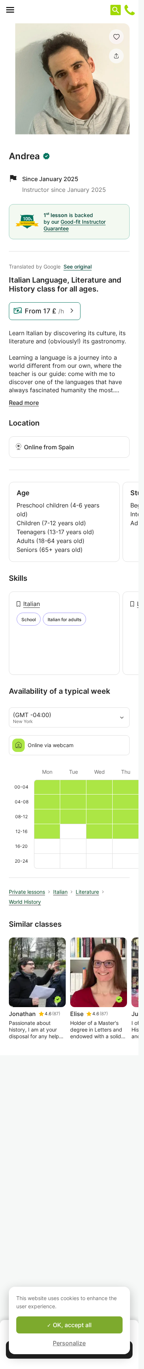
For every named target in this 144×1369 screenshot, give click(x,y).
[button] (116, 36)
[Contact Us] (129, 10)
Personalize (69, 1343)
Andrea (24, 156)
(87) (56, 1013)
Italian (31, 603)
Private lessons (27, 892)
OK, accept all (71, 1325)
